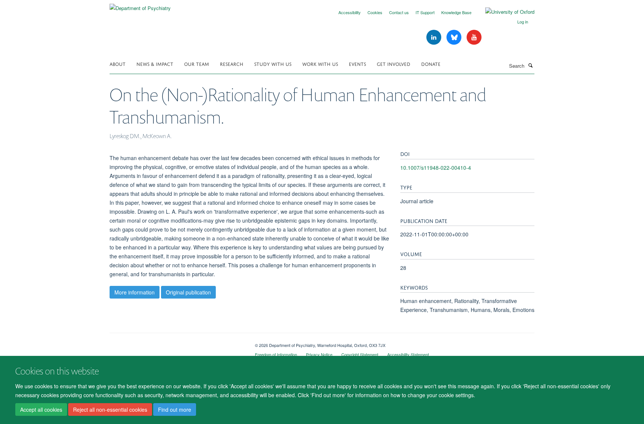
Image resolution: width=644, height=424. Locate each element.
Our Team (196, 63)
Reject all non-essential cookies (110, 409)
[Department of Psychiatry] (140, 5)
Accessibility (349, 12)
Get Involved (393, 63)
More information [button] (134, 292)
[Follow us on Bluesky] (454, 37)
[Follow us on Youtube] (474, 37)
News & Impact (154, 63)
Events (357, 63)
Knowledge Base (456, 12)
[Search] (530, 65)
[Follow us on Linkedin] (434, 37)
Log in (522, 22)
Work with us (320, 63)
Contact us (399, 12)
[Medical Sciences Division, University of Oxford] (177, 342)
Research (231, 63)
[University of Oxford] (504, 11)
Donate (431, 63)
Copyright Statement (359, 354)
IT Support (425, 12)
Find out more (174, 409)
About (118, 63)
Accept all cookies (41, 409)
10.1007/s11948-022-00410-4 (435, 167)
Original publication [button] (188, 292)
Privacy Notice (319, 354)
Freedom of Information (276, 354)
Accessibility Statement (408, 354)
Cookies (374, 12)
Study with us (272, 63)
